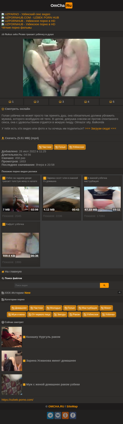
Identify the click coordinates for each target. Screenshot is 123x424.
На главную (13, 271)
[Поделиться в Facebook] (73, 415)
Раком (76, 314)
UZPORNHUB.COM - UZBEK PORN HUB (32, 17)
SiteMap (72, 406)
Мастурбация (89, 308)
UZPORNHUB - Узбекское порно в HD (30, 21)
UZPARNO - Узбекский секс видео (27, 14)
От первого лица (40, 314)
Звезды (61, 314)
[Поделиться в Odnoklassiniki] (65, 415)
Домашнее (20, 308)
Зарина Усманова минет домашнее (50, 360)
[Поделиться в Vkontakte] (57, 415)
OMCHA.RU (56, 406)
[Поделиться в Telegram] (50, 415)
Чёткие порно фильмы (17, 27)
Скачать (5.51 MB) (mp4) (21, 138)
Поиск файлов (13, 278)
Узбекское (78, 147)
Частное (46, 147)
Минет (107, 308)
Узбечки (110, 314)
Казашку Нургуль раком (42, 336)
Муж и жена (18, 314)
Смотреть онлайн (17, 108)
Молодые (55, 308)
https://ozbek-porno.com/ (17, 399)
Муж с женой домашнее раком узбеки (52, 384)
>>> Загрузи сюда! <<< (100, 128)
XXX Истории (62, 292)
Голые (62, 147)
